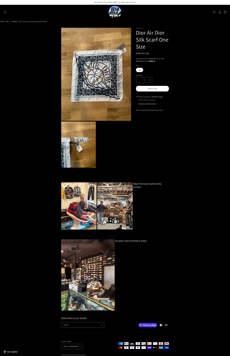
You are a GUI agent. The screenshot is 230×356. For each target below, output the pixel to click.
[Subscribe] (101, 325)
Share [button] (141, 117)
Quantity (139, 75)
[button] (5, 12)
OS (139, 70)
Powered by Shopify (80, 355)
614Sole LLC (69, 355)
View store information (147, 103)
